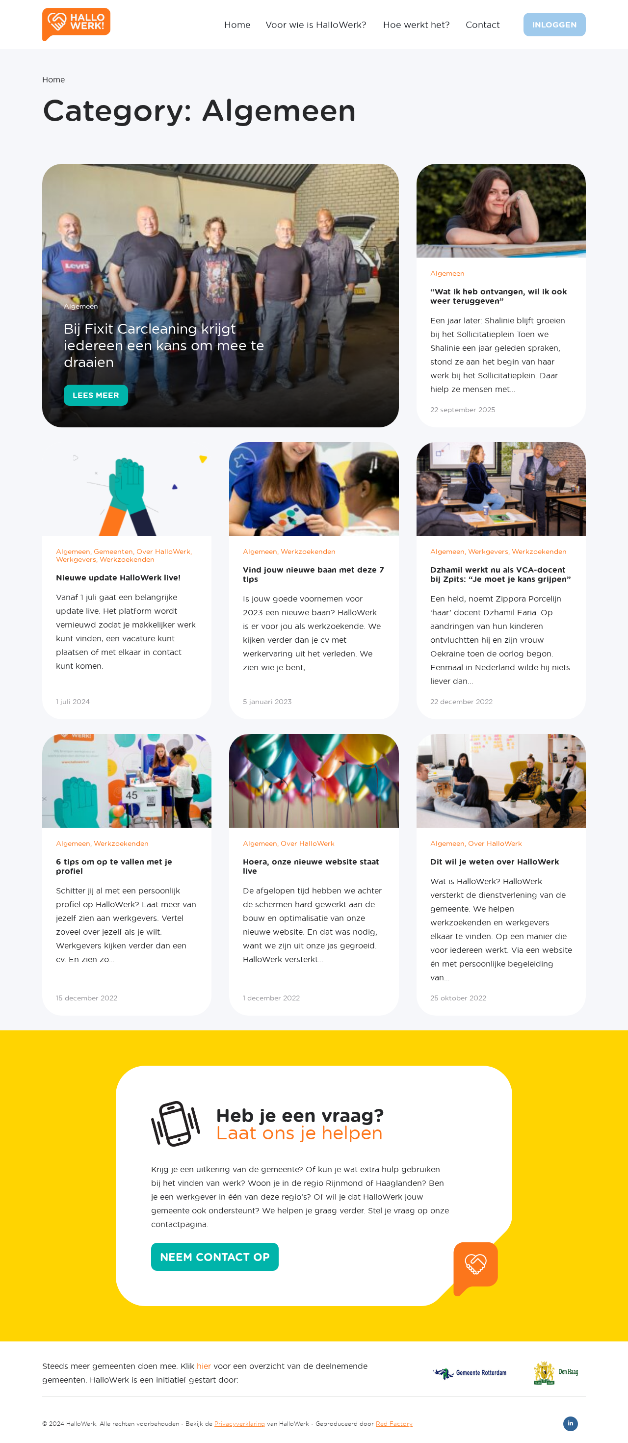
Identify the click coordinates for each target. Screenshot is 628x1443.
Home (237, 24)
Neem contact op (215, 1256)
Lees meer (96, 395)
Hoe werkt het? (416, 24)
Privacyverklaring (239, 1423)
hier (204, 1366)
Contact (483, 24)
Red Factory (394, 1423)
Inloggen (554, 24)
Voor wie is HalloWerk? (315, 24)
